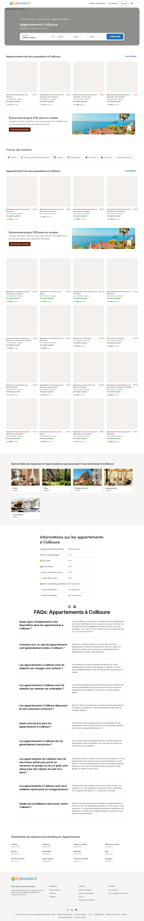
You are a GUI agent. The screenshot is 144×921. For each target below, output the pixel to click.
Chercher (115, 36)
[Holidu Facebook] (76, 910)
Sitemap (124, 914)
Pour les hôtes (113, 890)
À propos (52, 893)
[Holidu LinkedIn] (72, 910)
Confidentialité (99, 914)
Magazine (52, 897)
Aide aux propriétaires (86, 893)
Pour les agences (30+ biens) (118, 893)
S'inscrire (124, 3)
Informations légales (65, 917)
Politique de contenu (112, 914)
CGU (90, 914)
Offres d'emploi (54, 890)
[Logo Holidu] (20, 3)
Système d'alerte (80, 917)
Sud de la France (43, 19)
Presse (81, 897)
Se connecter (112, 3)
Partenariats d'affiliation (87, 900)
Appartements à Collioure (60, 19)
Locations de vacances (27, 19)
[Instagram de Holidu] (68, 910)
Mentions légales (80, 914)
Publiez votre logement (97, 3)
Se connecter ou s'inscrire (20, 129)
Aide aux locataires (85, 890)
